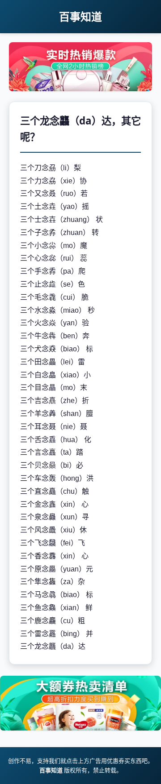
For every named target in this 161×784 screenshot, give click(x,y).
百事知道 (80, 16)
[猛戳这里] (80, 88)
